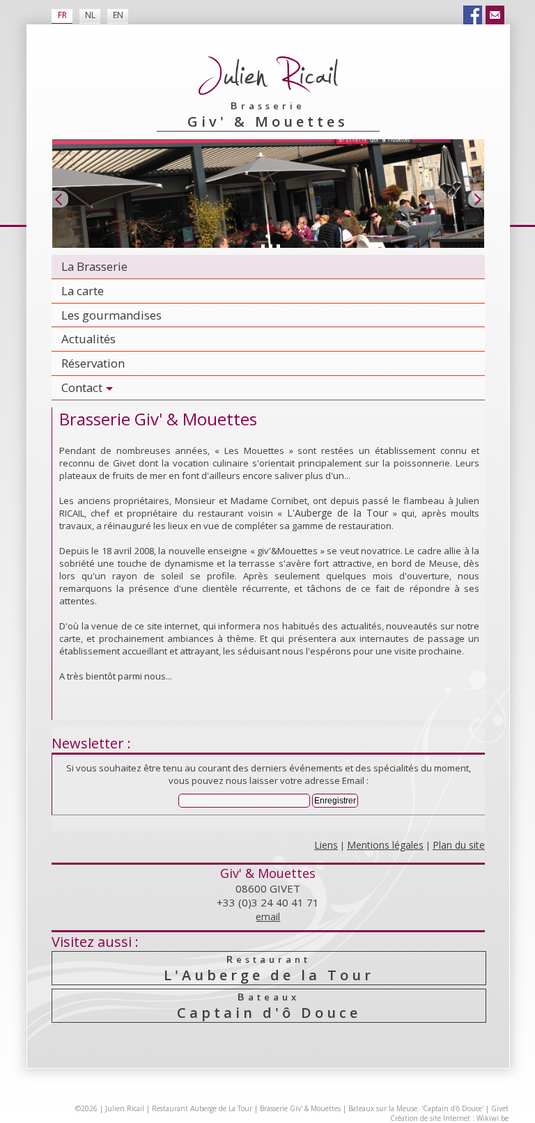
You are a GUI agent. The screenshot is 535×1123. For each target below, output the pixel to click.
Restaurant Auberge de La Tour (202, 1108)
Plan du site (459, 844)
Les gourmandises (111, 315)
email (268, 916)
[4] (278, 246)
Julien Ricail (124, 1108)
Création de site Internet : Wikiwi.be (449, 1118)
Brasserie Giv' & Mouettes (300, 1108)
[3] (270, 246)
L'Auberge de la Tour (337, 512)
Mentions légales (385, 844)
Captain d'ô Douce (269, 1005)
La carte (82, 291)
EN (118, 15)
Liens (326, 844)
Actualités (88, 339)
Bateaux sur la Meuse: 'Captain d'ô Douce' (415, 1108)
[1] (255, 246)
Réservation (93, 363)
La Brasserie (94, 266)
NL (90, 15)
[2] (263, 246)
